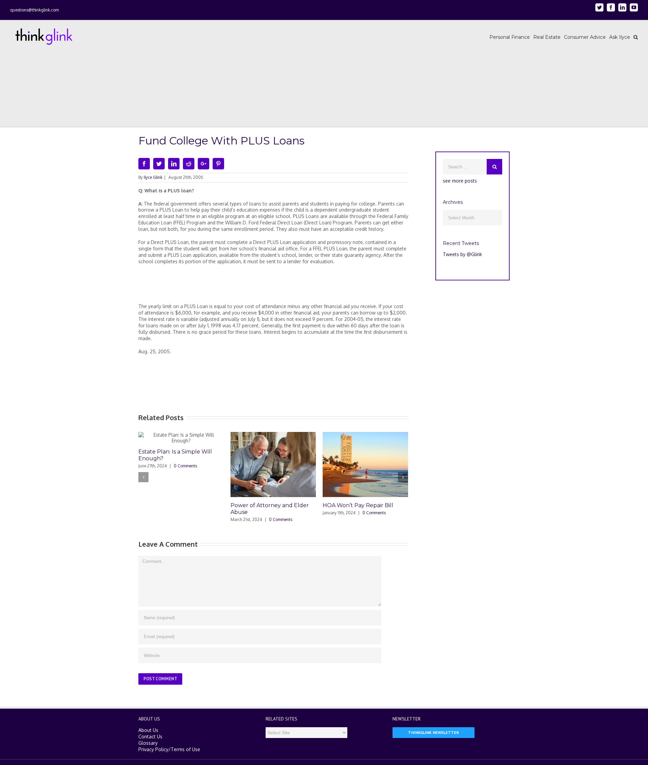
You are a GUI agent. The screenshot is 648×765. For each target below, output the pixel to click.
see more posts (460, 181)
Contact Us (150, 736)
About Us (148, 730)
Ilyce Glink (153, 177)
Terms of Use (185, 749)
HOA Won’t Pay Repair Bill (358, 505)
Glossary (148, 743)
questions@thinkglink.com (34, 9)
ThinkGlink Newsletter (433, 732)
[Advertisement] (273, 287)
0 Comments (185, 465)
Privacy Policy (153, 749)
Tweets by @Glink (462, 254)
